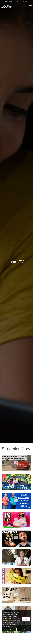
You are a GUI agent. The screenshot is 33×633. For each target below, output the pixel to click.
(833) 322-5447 (9, 1)
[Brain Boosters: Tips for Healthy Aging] (16, 501)
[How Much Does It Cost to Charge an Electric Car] (16, 463)
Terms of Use (9, 629)
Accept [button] (25, 619)
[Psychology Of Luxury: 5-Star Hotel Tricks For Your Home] (16, 595)
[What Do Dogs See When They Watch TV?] (16, 520)
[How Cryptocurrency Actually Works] (16, 539)
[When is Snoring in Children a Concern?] (16, 557)
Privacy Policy (24, 629)
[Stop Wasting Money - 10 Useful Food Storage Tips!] (16, 576)
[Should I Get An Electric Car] (16, 482)
